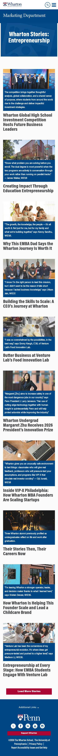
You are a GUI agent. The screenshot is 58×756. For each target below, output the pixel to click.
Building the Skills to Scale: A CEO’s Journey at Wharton (28, 304)
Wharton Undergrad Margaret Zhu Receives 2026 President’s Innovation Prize (28, 426)
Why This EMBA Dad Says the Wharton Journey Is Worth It (28, 246)
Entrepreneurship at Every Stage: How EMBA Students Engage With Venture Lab (27, 670)
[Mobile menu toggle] (53, 5)
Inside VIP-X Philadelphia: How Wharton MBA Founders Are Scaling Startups (28, 495)
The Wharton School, (24, 740)
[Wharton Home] (12, 4)
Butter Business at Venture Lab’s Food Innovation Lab (26, 358)
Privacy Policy (35, 744)
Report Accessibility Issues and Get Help (29, 748)
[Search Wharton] (47, 5)
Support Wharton (29, 733)
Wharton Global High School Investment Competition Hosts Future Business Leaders (27, 122)
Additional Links (28, 707)
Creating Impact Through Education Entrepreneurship (28, 188)
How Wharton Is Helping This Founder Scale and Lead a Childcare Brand (28, 608)
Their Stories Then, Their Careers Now (24, 551)
